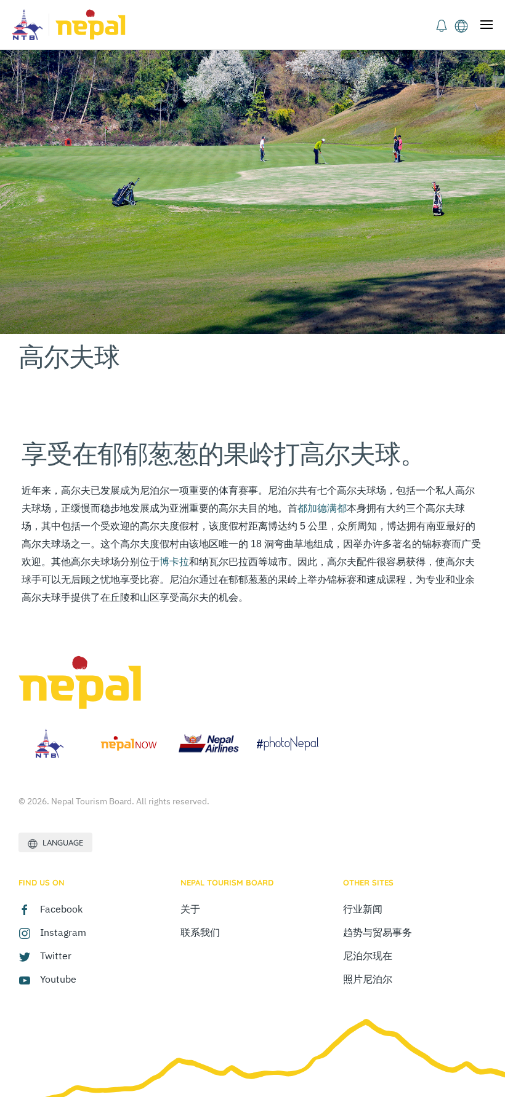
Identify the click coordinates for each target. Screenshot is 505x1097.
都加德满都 (322, 508)
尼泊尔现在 (367, 955)
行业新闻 (362, 909)
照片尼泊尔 (367, 979)
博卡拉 (174, 561)
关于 (190, 909)
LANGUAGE (60, 842)
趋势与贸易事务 (377, 932)
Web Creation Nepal (98, 1021)
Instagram (63, 932)
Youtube (58, 979)
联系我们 (200, 932)
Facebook (61, 909)
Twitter (55, 955)
